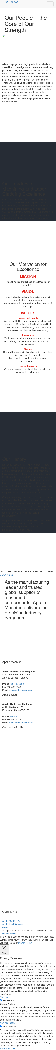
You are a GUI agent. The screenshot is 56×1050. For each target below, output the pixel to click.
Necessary (8, 1000)
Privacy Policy (9, 933)
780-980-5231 (17, 716)
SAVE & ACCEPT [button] (8, 1048)
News (5, 927)
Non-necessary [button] (7, 1022)
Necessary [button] (5, 997)
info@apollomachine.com (21, 690)
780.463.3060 (12, 1)
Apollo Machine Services (14, 921)
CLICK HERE (6, 574)
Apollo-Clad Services (12, 924)
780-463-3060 (17, 683)
